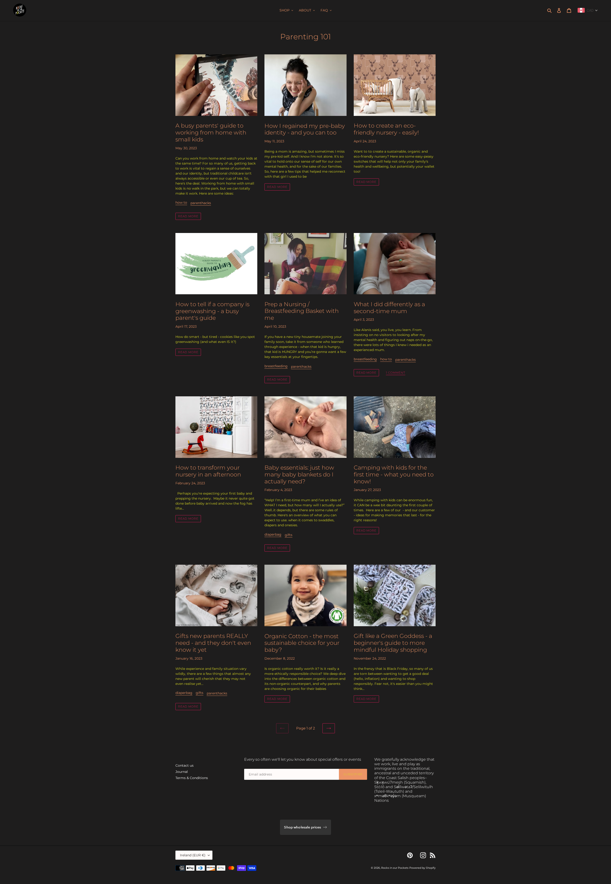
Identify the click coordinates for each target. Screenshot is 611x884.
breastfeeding (276, 366)
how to (181, 202)
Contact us (184, 765)
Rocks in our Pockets (394, 867)
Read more (188, 216)
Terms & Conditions (191, 778)
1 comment (395, 372)
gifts (288, 535)
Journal (181, 772)
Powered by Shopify (422, 867)
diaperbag (272, 534)
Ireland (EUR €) (192, 855)
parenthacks (200, 203)
